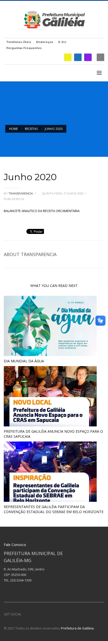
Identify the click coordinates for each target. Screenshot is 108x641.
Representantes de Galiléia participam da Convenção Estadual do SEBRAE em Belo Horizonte (53, 509)
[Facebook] (78, 57)
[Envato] (47, 614)
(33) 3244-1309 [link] (20, 580)
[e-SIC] (68, 57)
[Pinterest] (40, 614)
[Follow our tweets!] (32, 614)
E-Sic (62, 42)
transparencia (21, 193)
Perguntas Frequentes (24, 48)
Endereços (44, 42)
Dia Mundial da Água (24, 361)
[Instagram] (88, 57)
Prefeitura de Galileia (77, 628)
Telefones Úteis (18, 42)
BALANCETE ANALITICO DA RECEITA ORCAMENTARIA (42, 211)
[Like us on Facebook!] (25, 614)
